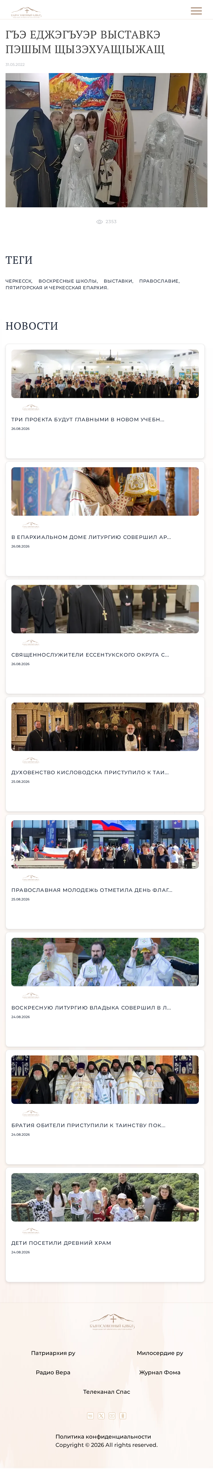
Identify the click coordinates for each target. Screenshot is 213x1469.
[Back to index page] (26, 17)
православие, (159, 281)
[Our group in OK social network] (123, 1417)
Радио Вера (53, 1372)
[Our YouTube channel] (113, 1417)
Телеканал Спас (106, 1391)
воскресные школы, (69, 281)
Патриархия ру (53, 1353)
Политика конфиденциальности (103, 1436)
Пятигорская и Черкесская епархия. (57, 287)
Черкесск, (20, 281)
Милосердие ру (160, 1353)
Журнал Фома (160, 1372)
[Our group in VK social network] (91, 1417)
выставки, (119, 281)
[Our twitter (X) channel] (102, 1417)
